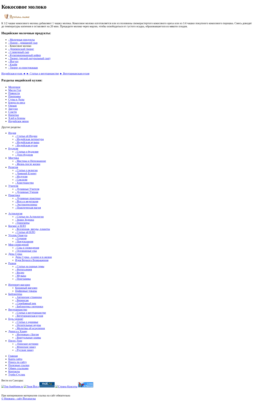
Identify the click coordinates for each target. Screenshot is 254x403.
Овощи (12, 105)
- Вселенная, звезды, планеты (32, 229)
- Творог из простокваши (23, 67)
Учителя (13, 185)
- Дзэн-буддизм (24, 154)
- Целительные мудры (28, 325)
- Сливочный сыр (18, 52)
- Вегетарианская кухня (29, 315)
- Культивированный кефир (24, 55)
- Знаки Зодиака (24, 219)
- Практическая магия (28, 207)
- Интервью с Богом (27, 334)
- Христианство (24, 182)
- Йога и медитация (26, 201)
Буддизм (13, 148)
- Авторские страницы (28, 297)
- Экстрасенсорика (26, 204)
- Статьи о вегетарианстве (30, 312)
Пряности (14, 93)
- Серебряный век (25, 303)
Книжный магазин (26, 287)
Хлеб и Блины (16, 118)
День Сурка (15, 253)
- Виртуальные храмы (28, 337)
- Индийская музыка (27, 142)
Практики (14, 195)
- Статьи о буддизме (27, 151)
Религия (13, 167)
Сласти (12, 111)
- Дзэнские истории (26, 343)
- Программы (23, 278)
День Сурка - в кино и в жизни (33, 257)
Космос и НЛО (17, 225)
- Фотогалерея (23, 269)
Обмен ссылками (18, 368)
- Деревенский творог (21, 49)
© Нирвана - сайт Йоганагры (18, 398)
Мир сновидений (18, 244)
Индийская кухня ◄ (13, 73)
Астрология (15, 213)
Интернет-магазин (19, 284)
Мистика (13, 157)
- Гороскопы (22, 222)
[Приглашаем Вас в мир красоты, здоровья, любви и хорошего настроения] (66, 386)
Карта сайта (15, 359)
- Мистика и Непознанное (30, 161)
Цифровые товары (26, 290)
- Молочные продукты (21, 39)
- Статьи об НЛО (25, 232)
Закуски (13, 108)
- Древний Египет (25, 173)
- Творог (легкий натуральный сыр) (29, 58)
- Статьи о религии (26, 170)
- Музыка (20, 275)
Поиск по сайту (17, 362)
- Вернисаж (22, 300)
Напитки (13, 115)
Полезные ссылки (18, 365)
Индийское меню (18, 121)
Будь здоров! (15, 318)
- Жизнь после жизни (27, 164)
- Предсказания (24, 241)
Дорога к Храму (17, 331)
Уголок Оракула (17, 235)
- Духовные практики (28, 198)
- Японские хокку (25, 346)
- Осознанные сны (26, 250)
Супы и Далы (16, 99)
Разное (12, 263)
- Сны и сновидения (27, 247)
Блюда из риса (16, 102)
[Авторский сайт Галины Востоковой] (85, 386)
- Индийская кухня (26, 145)
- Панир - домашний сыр (22, 42)
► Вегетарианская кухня (74, 73)
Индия (12, 133)
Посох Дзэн (15, 340)
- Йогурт (13, 61)
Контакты (14, 371)
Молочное (14, 87)
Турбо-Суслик (16, 374)
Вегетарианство (17, 309)
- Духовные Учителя (27, 189)
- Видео (19, 272)
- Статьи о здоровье (26, 322)
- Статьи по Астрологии (29, 216)
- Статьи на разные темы (29, 266)
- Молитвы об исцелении (30, 328)
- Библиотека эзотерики (29, 306)
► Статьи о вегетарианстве (42, 73)
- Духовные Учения (26, 192)
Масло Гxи (14, 90)
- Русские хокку (24, 350)
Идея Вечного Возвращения (31, 260)
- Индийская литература (29, 139)
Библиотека (15, 294)
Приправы (14, 96)
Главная (13, 355)
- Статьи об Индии (26, 136)
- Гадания (20, 238)
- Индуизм (21, 176)
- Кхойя (12, 64)
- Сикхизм (21, 179)
